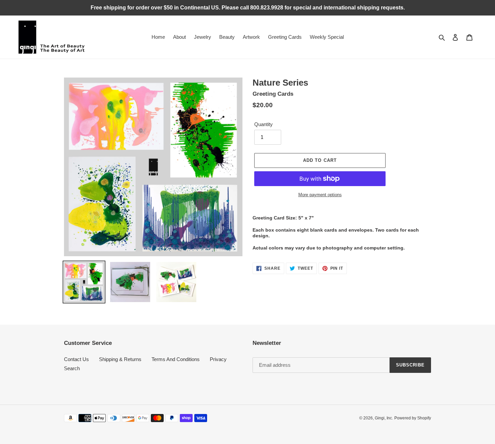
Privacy (218, 359)
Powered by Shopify (412, 418)
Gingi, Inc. (384, 418)
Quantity (263, 124)
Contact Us (76, 359)
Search (72, 368)
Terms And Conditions (176, 359)
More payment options (320, 194)
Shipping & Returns (120, 359)
